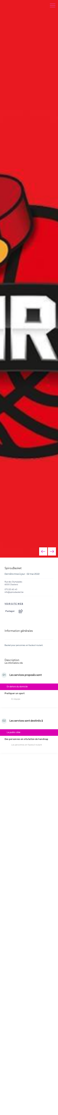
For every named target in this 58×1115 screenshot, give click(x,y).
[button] (43, 551)
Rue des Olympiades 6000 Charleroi (13, 583)
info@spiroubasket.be (14, 592)
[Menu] (52, 5)
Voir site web (14, 604)
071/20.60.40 (11, 589)
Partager (10, 611)
